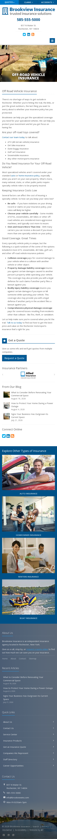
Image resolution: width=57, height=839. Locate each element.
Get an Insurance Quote (14, 746)
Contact (22, 658)
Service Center (10, 734)
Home (5, 658)
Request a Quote (14, 358)
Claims (28, 2)
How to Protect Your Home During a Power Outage (32, 406)
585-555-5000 (14, 792)
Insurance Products (12, 740)
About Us (7, 722)
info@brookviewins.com (18, 797)
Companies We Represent (15, 753)
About (13, 658)
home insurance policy (29, 175)
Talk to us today (14, 322)
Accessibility (21, 829)
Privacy (45, 826)
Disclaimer (7, 829)
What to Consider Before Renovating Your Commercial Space (31, 395)
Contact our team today (13, 137)
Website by (36, 829)
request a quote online (37, 649)
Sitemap (32, 658)
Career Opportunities (13, 765)
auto (13, 175)
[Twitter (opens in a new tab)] (24, 34)
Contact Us (8, 728)
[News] (32, 34)
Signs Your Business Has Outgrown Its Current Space (29, 417)
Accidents (47, 2)
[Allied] (28, 375)
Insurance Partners (14, 368)
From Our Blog (11, 387)
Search (36, 826)
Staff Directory (10, 759)
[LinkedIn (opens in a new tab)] (28, 34)
